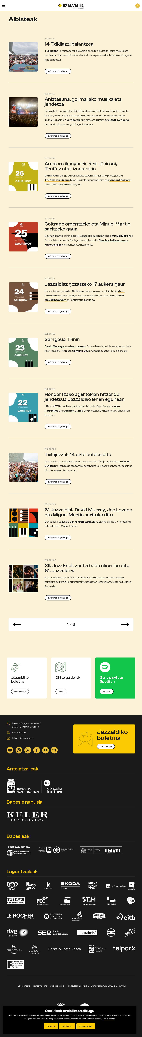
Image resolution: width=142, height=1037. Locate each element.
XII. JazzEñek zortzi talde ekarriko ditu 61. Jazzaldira (87, 568)
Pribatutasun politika (77, 986)
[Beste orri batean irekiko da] (10, 750)
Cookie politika (57, 986)
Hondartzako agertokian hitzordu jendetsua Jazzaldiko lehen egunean (85, 397)
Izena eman (20, 691)
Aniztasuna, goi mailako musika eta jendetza (83, 101)
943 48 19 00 (19, 732)
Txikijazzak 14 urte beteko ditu (78, 454)
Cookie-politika (109, 1019)
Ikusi (61, 691)
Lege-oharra (24, 986)
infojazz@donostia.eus (23, 738)
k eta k (65, 346)
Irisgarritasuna (40, 986)
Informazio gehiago (58, 71)
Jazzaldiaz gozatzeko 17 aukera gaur (85, 284)
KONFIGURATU (85, 1026)
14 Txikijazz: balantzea (69, 44)
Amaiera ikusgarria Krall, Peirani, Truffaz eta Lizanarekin (81, 166)
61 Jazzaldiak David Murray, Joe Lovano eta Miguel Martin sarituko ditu (88, 512)
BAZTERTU (67, 1026)
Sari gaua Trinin (62, 339)
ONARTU (51, 1026)
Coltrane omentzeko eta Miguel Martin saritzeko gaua (87, 226)
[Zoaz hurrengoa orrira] (125, 624)
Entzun (107, 691)
